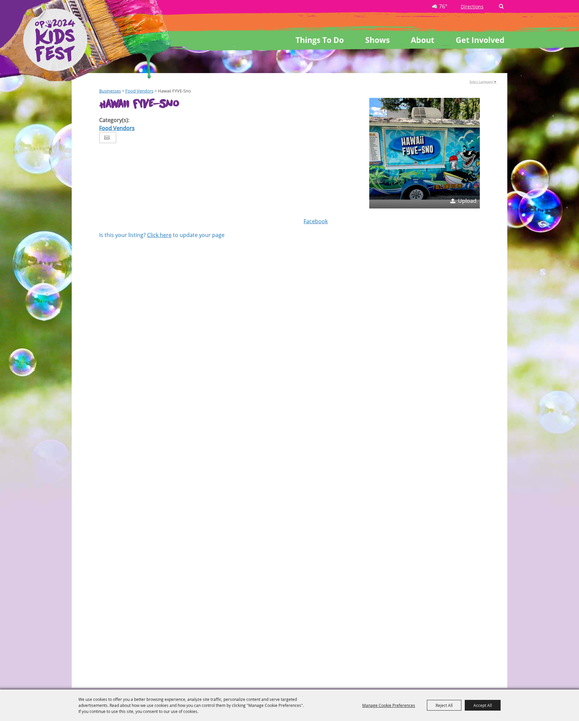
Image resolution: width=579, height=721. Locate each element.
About (422, 40)
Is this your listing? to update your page (161, 235)
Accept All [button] (482, 705)
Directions (472, 6)
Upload (467, 200)
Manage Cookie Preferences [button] (388, 705)
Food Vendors (139, 91)
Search (501, 6)
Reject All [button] (444, 705)
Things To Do (320, 40)
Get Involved (480, 40)
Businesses (110, 91)
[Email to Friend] (107, 137)
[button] (424, 153)
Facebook (316, 221)
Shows (377, 40)
